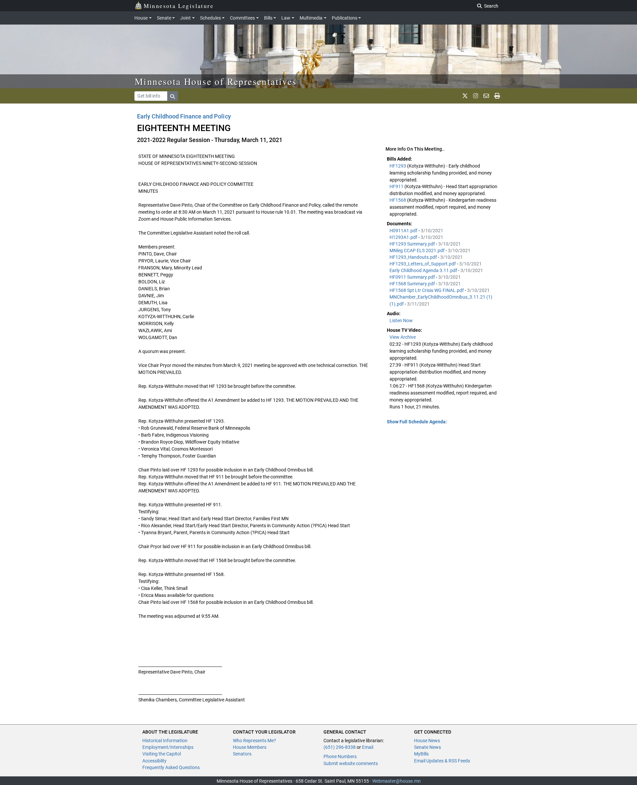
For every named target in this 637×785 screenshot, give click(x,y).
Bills (268, 18)
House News (427, 740)
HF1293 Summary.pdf (412, 244)
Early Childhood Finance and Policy (184, 116)
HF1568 (398, 200)
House (141, 18)
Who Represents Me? (254, 740)
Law (285, 18)
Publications (344, 18)
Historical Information (164, 740)
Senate (164, 18)
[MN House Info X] (465, 96)
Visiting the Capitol (161, 753)
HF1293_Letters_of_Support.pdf (423, 263)
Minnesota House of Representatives (216, 81)
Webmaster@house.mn (396, 781)
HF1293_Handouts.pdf (413, 257)
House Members (249, 747)
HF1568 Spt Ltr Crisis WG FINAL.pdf (427, 290)
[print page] (497, 96)
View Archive (402, 337)
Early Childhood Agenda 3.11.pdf (423, 270)
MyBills (421, 753)
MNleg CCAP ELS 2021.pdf (417, 250)
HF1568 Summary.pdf (412, 283)
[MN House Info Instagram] (475, 96)
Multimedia (311, 18)
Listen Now (401, 320)
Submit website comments (350, 763)
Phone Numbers (340, 756)
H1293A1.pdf (403, 237)
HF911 (396, 186)
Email (367, 747)
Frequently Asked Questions (171, 767)
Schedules (210, 18)
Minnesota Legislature (179, 6)
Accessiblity (154, 760)
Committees (242, 18)
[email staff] (486, 96)
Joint (185, 18)
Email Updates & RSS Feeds (442, 760)
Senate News (427, 747)
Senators (242, 753)
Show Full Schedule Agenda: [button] (417, 421)
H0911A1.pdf (403, 230)
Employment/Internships (167, 747)
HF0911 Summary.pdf (412, 277)
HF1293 (398, 166)
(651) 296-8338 (339, 747)
